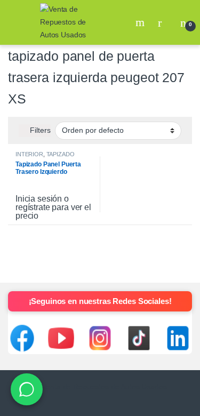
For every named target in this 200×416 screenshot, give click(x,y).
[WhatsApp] (27, 389)
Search (141, 22)
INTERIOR (29, 154)
